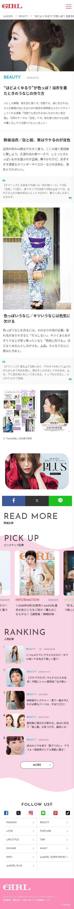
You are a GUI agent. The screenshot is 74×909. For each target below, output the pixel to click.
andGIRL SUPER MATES (53, 857)
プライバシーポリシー (27, 897)
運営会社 (16, 900)
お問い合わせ (28, 900)
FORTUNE (45, 831)
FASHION (11, 822)
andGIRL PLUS (14, 866)
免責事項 (6, 900)
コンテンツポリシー (47, 897)
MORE (37, 765)
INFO (9, 857)
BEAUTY (44, 822)
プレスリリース (9, 897)
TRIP (42, 840)
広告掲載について (43, 900)
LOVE (9, 831)
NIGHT (43, 848)
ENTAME (11, 848)
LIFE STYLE (12, 840)
